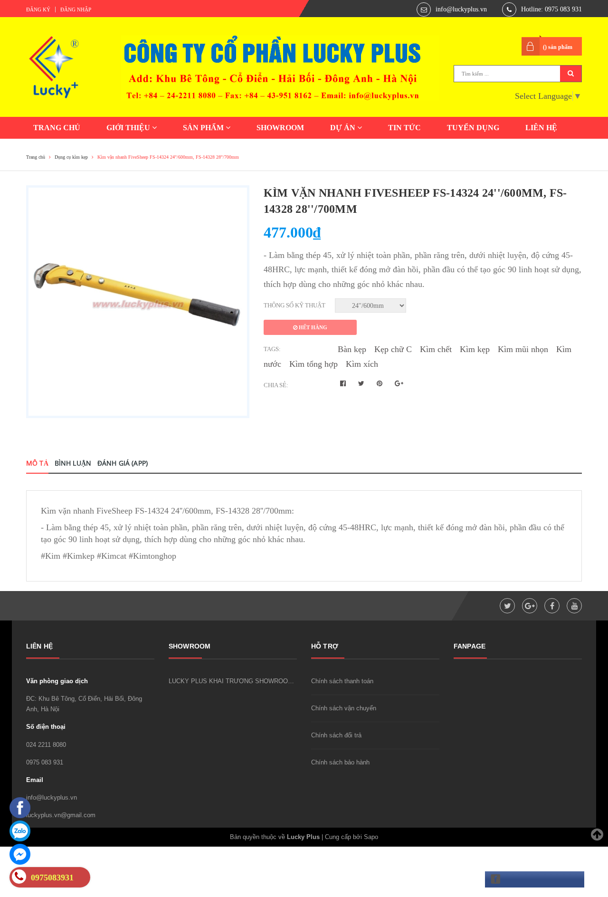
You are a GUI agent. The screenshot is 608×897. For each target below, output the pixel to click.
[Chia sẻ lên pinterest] (380, 383)
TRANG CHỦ (56, 128)
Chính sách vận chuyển (343, 708)
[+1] (399, 383)
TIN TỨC (404, 128)
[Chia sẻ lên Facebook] (344, 383)
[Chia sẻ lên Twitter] (362, 383)
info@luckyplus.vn (461, 9)
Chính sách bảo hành (340, 762)
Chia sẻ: (276, 385)
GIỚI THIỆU (129, 128)
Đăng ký (38, 9)
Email (34, 779)
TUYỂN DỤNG (473, 128)
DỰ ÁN (343, 128)
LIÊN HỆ (541, 128)
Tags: (272, 349)
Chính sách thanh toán (342, 681)
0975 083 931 (44, 762)
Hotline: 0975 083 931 (551, 9)
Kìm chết (436, 349)
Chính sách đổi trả (336, 735)
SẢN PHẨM (204, 128)
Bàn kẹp (352, 349)
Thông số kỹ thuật (294, 305)
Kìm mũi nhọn (523, 349)
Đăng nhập (75, 9)
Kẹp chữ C (393, 349)
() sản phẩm (557, 47)
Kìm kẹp (475, 349)
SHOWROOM (280, 128)
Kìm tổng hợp (313, 364)
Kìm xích (362, 364)
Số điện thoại (46, 726)
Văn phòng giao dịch (57, 681)
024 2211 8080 (46, 744)
